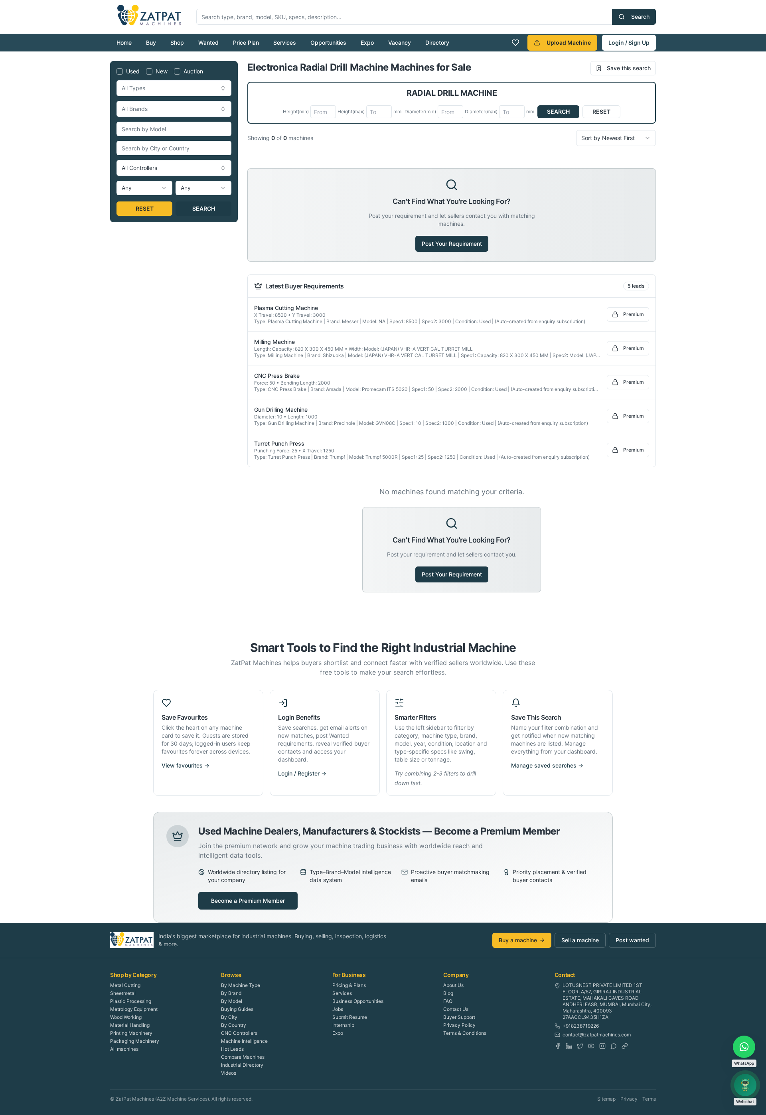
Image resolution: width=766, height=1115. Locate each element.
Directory (437, 42)
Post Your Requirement (452, 243)
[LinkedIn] (569, 1046)
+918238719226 (581, 1026)
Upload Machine (569, 42)
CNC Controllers (239, 1033)
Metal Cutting (125, 985)
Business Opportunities (357, 1001)
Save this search (629, 68)
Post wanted (632, 940)
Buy (151, 42)
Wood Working (126, 1017)
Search (640, 16)
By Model (231, 1001)
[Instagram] (602, 1046)
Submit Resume (349, 1017)
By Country (233, 1025)
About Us (453, 985)
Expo (367, 42)
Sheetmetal (123, 993)
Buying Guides (237, 1009)
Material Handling (130, 1025)
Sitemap (606, 1099)
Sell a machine (580, 940)
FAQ (447, 1001)
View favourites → (185, 765)
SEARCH (203, 208)
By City (229, 1017)
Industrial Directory (242, 1065)
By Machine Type (240, 985)
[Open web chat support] (745, 1085)
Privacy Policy (459, 1025)
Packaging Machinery (134, 1041)
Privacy (629, 1099)
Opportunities (328, 42)
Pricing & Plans (349, 985)
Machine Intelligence (244, 1041)
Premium (633, 314)
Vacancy (399, 42)
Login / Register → (302, 773)
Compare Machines (243, 1057)
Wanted (208, 42)
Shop (177, 42)
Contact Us (455, 1009)
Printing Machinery (131, 1033)
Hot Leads (232, 1049)
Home (124, 42)
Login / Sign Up (629, 42)
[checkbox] (119, 71)
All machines (124, 1049)
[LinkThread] (625, 1046)
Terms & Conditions (464, 1033)
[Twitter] (580, 1046)
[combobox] (173, 88)
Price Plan (246, 42)
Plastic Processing (130, 1001)
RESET (145, 208)
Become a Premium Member (248, 900)
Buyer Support (459, 1017)
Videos (228, 1073)
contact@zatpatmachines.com (597, 1035)
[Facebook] (558, 1046)
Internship (343, 1025)
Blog (448, 993)
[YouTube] (591, 1046)
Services (284, 42)
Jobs (337, 1009)
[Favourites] (515, 43)
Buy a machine (518, 940)
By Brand (231, 993)
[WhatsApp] (613, 1046)
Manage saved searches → (547, 765)
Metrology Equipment (134, 1009)
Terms (649, 1099)
